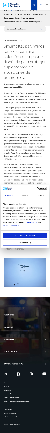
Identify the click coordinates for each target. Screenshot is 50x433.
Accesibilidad (8, 409)
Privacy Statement (11, 225)
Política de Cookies (10, 413)
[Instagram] (31, 373)
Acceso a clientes (9, 394)
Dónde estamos (9, 383)
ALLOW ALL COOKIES (25, 235)
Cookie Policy (31, 222)
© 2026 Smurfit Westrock (12, 424)
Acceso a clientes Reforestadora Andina (16, 401)
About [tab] (41, 195)
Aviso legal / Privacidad (11, 417)
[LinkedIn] (5, 373)
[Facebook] (18, 374)
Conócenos (7, 390)
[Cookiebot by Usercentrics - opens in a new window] (36, 188)
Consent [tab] (9, 195)
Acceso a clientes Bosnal (11, 397)
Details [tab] (25, 195)
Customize (23, 243)
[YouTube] (44, 373)
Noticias (6, 386)
